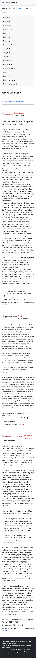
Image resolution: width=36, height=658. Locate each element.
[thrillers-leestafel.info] (10, 3)
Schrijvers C (7, 25)
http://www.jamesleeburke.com (13, 102)
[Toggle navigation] (33, 3)
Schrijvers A (7, 17)
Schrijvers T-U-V (9, 80)
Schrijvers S (7, 76)
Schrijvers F (7, 37)
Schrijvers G (7, 41)
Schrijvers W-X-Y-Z (10, 84)
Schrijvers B (7, 21)
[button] (32, 17)
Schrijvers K (7, 53)
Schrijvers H (7, 45)
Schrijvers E (7, 33)
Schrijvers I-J (7, 49)
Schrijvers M (7, 60)
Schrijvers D (7, 29)
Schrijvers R (7, 72)
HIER (6, 305)
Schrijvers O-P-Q (9, 68)
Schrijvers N (7, 64)
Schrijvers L (7, 57)
